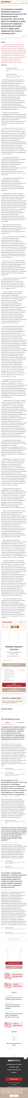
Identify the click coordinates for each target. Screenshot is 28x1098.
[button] (6, 627)
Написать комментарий (11, 698)
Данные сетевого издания (14, 1082)
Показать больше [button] (14, 939)
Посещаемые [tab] (20, 722)
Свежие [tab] (7, 722)
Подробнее (20, 1093)
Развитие (14, 1072)
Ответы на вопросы (5, 6)
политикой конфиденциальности (9, 679)
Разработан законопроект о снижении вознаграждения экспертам (12, 1006)
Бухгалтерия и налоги (6, 741)
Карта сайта (14, 1084)
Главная (3, 5)
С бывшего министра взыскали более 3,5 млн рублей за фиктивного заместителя (13, 1015)
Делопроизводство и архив (14, 1064)
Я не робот (21, 670)
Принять (14, 1095)
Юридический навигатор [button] (13, 656)
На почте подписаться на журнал (14, 690)
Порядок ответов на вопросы (14, 1086)
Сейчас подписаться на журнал (14, 684)
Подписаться (14, 1079)
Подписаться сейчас (14, 963)
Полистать (14, 967)
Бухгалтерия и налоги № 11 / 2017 (13, 5)
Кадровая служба (14, 1067)
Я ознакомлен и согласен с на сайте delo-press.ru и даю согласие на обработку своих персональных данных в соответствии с (9, 674)
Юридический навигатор (14, 1069)
